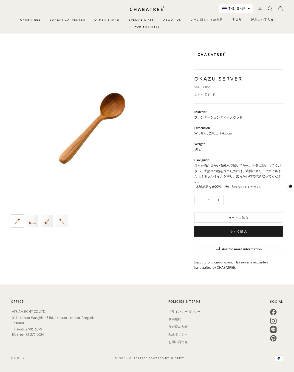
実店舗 (237, 19)
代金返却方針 (178, 327)
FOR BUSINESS (147, 26)
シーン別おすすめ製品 (206, 19)
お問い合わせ (178, 342)
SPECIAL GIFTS (141, 19)
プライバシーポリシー (184, 311)
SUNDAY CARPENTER (67, 19)
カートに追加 (238, 217)
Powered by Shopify (166, 358)
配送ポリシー (178, 334)
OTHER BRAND (107, 19)
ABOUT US (172, 19)
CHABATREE (30, 19)
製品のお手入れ (262, 19)
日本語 (15, 358)
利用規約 (174, 319)
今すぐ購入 (238, 231)
